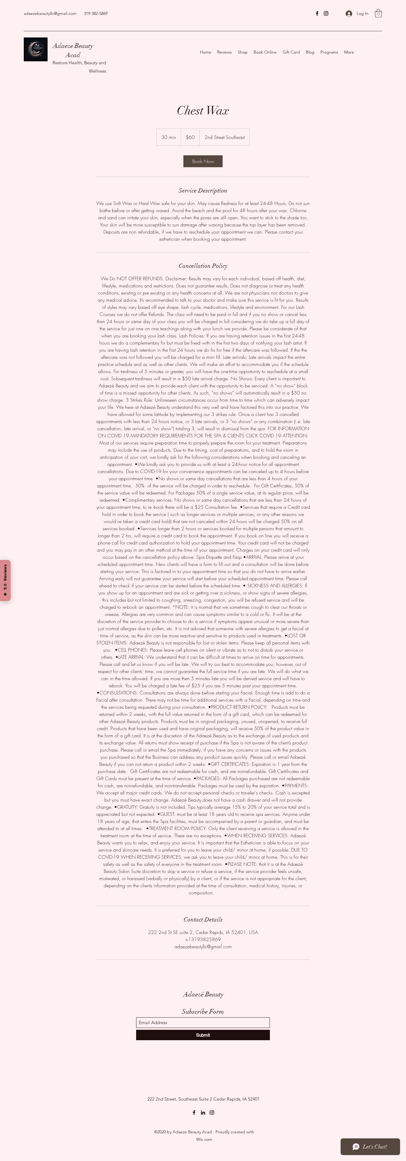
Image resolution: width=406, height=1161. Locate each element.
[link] (203, 161)
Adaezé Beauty (203, 994)
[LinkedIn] (203, 1112)
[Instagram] (326, 13)
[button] (378, 13)
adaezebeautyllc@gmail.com (50, 13)
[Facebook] (317, 13)
